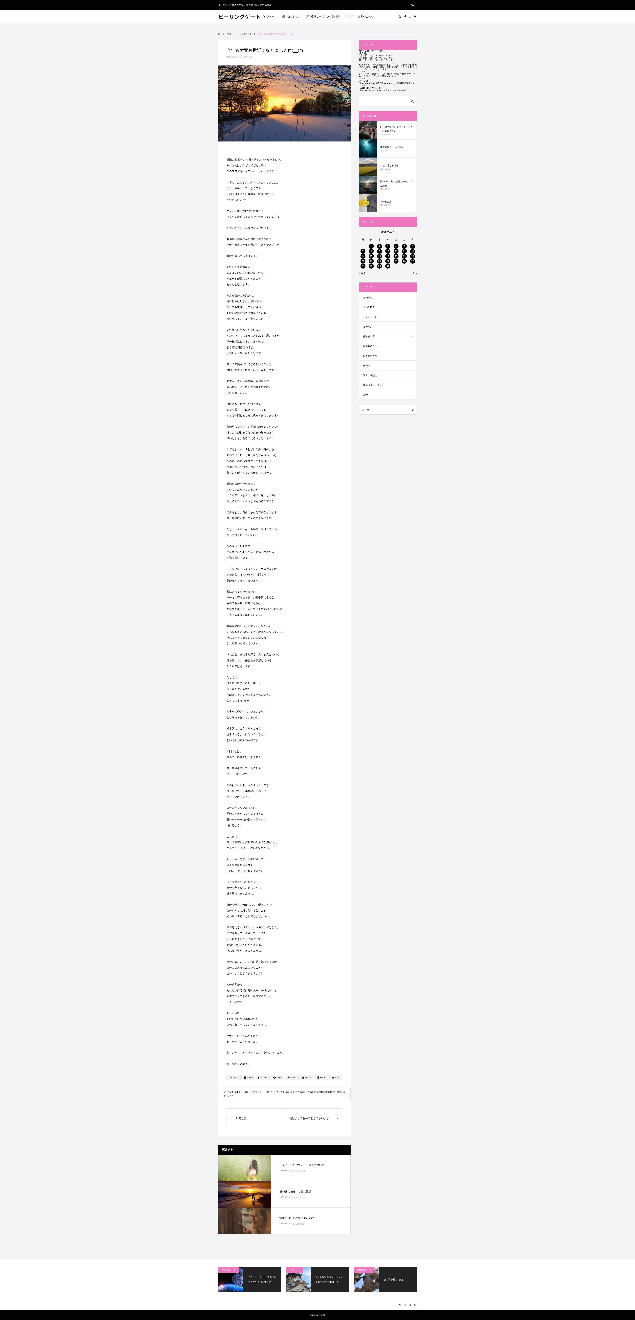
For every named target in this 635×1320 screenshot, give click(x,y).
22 (371, 261)
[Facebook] (404, 16)
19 (404, 256)
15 (371, 256)
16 (379, 256)
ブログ (349, 16)
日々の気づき (246, 57)
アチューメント (371, 317)
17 (387, 256)
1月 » (414, 273)
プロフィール (269, 16)
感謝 (287, 1092)
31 (387, 266)
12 (404, 251)
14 (363, 256)
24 (387, 261)
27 (412, 261)
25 (396, 261)
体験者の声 (369, 336)
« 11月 (362, 273)
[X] (400, 16)
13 (412, 251)
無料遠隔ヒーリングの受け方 (323, 16)
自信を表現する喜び (304, 1092)
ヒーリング (369, 326)
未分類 (366, 365)
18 (396, 256)
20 (412, 256)
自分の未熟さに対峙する (325, 1092)
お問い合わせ (366, 16)
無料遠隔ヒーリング (373, 385)
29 (371, 266)
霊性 (365, 395)
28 (363, 266)
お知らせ (367, 297)
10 (387, 251)
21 (363, 261)
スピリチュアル (277, 1092)
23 (379, 261)
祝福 (292, 1092)
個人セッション (291, 16)
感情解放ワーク (371, 346)
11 (396, 251)
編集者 (237, 1092)
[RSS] (414, 16)
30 (379, 266)
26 (404, 261)
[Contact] (409, 16)
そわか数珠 (369, 307)
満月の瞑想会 (370, 375)
